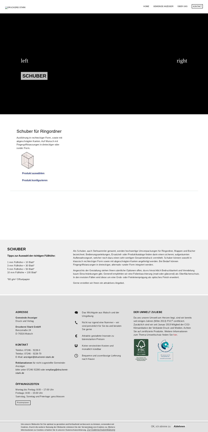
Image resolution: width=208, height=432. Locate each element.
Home (146, 6)
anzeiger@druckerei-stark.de (39, 357)
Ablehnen (179, 426)
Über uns (182, 6)
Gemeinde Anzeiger (163, 6)
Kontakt (197, 6)
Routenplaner (23, 403)
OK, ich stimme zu (161, 426)
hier (175, 334)
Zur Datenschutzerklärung (101, 429)
